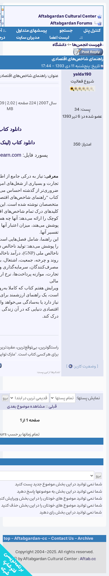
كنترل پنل (92, 30)
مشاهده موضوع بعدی (26, 406)
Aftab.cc (88, 559)
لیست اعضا (59, 37)
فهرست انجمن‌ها (87, 45)
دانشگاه (60, 45)
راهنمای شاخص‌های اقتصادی (77, 59)
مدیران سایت (27, 37)
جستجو (66, 30)
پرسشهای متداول (31, 30)
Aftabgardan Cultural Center (67, 16)
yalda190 (82, 74)
